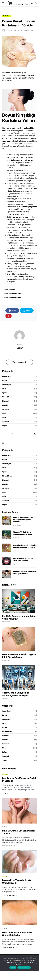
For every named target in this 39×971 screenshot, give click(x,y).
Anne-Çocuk (6, 376)
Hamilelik (5, 409)
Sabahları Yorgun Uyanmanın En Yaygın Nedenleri (24, 572)
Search (35, 434)
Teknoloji (5, 421)
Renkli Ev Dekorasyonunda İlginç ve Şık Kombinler (19, 617)
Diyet (4, 389)
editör (19, 348)
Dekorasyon (6, 384)
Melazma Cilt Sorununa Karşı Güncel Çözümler (17, 933)
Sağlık (4, 417)
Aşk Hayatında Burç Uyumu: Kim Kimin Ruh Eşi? (24, 559)
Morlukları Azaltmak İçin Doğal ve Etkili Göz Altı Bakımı (19, 655)
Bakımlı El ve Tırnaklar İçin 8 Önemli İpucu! (16, 881)
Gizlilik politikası (24, 968)
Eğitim (4, 393)
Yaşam (4, 425)
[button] (3, 3)
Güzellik (6, 15)
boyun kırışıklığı (9, 289)
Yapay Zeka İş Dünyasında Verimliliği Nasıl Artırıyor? (15, 694)
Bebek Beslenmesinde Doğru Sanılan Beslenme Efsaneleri (25, 546)
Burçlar (4, 380)
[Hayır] (36, 963)
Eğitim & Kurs (7, 397)
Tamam (13, 968)
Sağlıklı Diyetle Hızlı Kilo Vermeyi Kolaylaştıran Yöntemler (23, 519)
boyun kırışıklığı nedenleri (13, 293)
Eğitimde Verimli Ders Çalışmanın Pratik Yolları (22, 533)
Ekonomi (5, 401)
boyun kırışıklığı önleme (12, 297)
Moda (4, 413)
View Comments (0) (19, 362)
